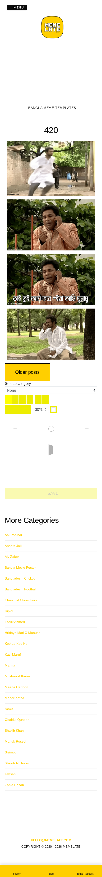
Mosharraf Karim (17, 676)
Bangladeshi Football (20, 589)
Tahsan (10, 774)
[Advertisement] (52, 73)
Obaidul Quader (17, 720)
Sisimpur (11, 752)
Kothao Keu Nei (16, 643)
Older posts (27, 372)
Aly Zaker (12, 557)
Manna (10, 665)
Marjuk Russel (15, 741)
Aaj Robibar (13, 535)
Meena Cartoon (16, 687)
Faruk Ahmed (15, 622)
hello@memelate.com (51, 840)
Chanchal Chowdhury (21, 600)
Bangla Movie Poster (20, 567)
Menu (18, 7)
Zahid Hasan (14, 785)
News (9, 709)
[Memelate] (52, 39)
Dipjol (9, 611)
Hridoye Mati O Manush (22, 633)
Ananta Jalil (13, 546)
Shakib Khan (14, 730)
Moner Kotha (14, 698)
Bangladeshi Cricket (20, 578)
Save (52, 493)
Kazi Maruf (13, 654)
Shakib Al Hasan (17, 763)
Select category (18, 384)
